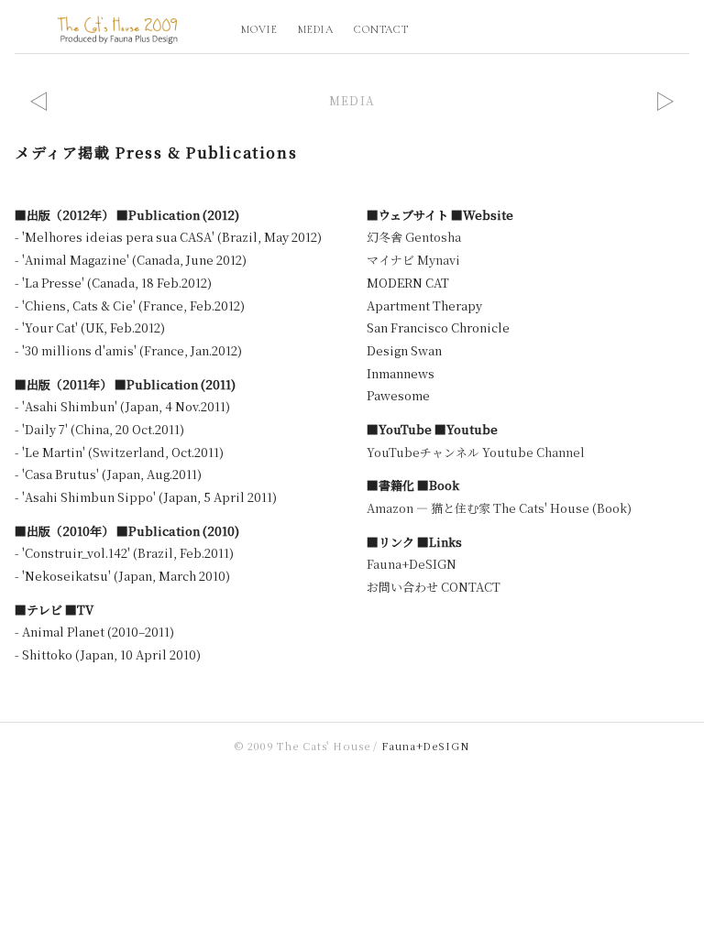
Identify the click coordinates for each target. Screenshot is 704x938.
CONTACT (382, 29)
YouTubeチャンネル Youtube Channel (476, 452)
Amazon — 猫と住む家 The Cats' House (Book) (499, 508)
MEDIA (316, 29)
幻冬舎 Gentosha (414, 236)
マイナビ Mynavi (413, 259)
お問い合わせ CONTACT (433, 586)
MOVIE (259, 29)
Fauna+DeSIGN (411, 564)
